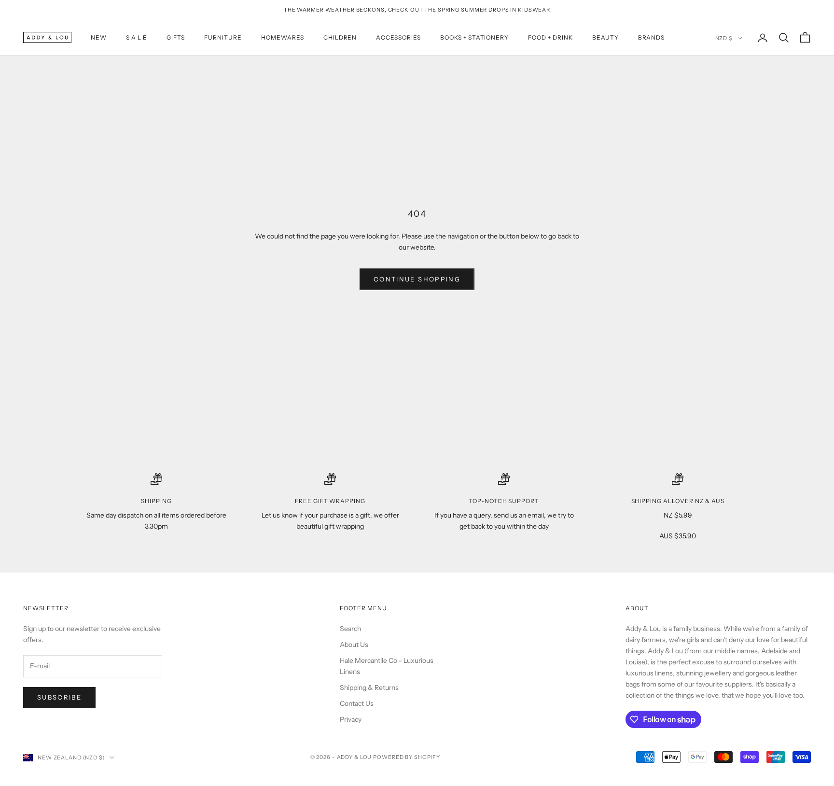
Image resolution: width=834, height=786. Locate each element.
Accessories (398, 37)
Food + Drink (550, 37)
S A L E (136, 37)
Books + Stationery (474, 37)
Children (340, 37)
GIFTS (176, 37)
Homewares (282, 37)
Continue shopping (417, 279)
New (99, 37)
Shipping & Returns (369, 687)
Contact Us (357, 703)
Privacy (350, 719)
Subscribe (59, 697)
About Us (354, 644)
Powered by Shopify (406, 757)
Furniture (223, 37)
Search (350, 628)
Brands (651, 37)
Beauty (605, 37)
